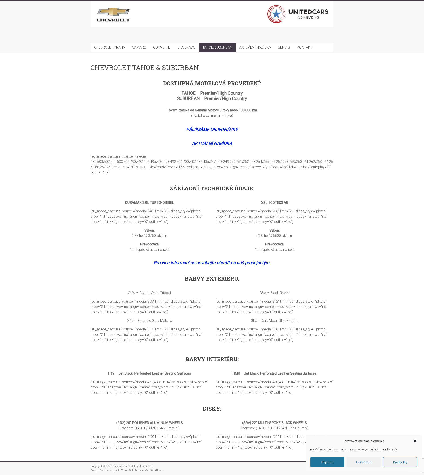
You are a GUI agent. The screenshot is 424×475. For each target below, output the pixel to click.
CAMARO (139, 47)
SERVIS (284, 47)
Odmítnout (363, 462)
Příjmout (327, 462)
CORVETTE (161, 47)
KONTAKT (304, 47)
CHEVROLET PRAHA (109, 47)
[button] (415, 441)
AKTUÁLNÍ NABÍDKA (255, 47)
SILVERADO (186, 47)
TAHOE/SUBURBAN (217, 47)
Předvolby (400, 462)
